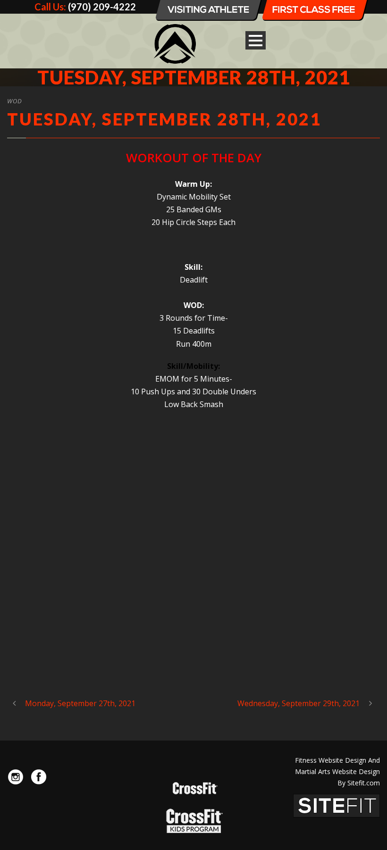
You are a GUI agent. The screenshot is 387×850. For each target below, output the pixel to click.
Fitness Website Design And (337, 760)
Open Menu (255, 40)
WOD (14, 101)
